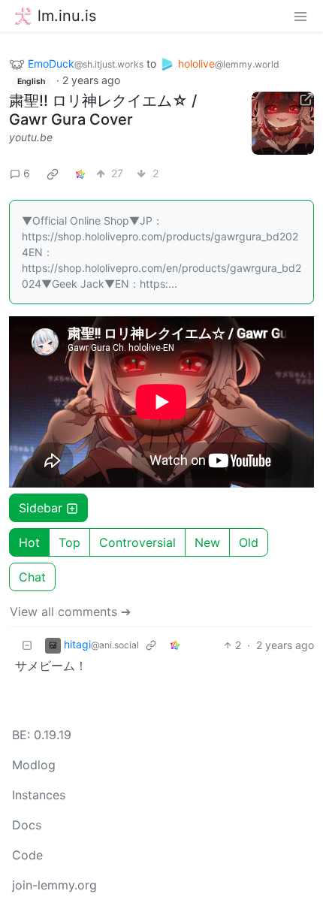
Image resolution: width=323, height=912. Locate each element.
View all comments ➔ (70, 611)
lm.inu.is (67, 16)
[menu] (300, 16)
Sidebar (40, 507)
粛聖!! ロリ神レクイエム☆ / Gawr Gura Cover (103, 110)
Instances (38, 794)
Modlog (34, 764)
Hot (29, 542)
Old (248, 542)
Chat (32, 576)
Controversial (137, 542)
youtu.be (31, 137)
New (207, 542)
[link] (52, 173)
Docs (26, 824)
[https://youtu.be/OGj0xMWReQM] (283, 123)
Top (69, 542)
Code (27, 854)
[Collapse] (27, 645)
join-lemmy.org (54, 884)
